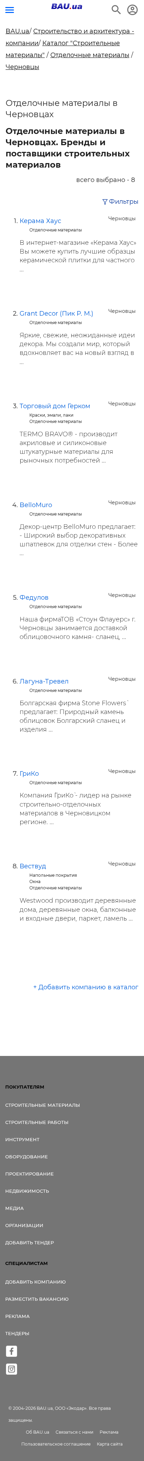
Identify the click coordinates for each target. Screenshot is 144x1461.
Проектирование (29, 1174)
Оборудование (26, 1156)
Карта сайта (110, 1444)
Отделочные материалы (89, 55)
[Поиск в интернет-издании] (116, 10)
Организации (24, 1225)
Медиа (14, 1208)
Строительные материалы (42, 1105)
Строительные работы (37, 1122)
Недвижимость (27, 1191)
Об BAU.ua (37, 1432)
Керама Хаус (40, 221)
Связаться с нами (74, 1432)
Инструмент (22, 1139)
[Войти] (132, 10)
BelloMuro (36, 505)
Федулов (34, 597)
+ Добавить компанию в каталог (85, 987)
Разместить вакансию (37, 1299)
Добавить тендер (29, 1242)
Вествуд (33, 866)
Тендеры (17, 1333)
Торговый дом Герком (55, 406)
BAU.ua (17, 31)
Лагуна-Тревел (44, 681)
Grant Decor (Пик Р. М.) (56, 313)
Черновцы (22, 67)
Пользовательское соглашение (56, 1444)
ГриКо (29, 773)
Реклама (17, 1316)
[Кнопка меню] (9, 10)
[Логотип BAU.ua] (66, 6)
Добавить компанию (35, 1282)
